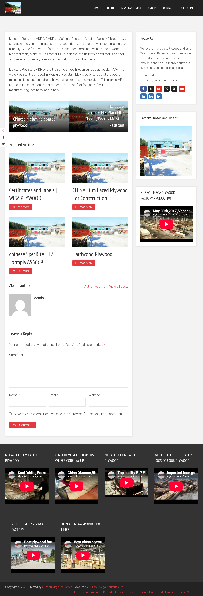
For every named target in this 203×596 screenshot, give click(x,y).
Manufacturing (131, 8)
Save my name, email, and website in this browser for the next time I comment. (69, 414)
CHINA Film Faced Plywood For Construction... (100, 194)
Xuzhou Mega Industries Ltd (106, 587)
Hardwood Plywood (92, 254)
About (110, 8)
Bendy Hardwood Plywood (157, 592)
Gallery (180, 592)
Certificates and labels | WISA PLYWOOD (33, 194)
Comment (16, 355)
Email (53, 395)
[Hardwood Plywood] (100, 232)
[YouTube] (159, 89)
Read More (22, 207)
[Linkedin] (143, 96)
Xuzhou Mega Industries (57, 587)
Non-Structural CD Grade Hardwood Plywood (110, 592)
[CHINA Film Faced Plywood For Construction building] (100, 168)
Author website (94, 286)
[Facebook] (143, 89)
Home (96, 8)
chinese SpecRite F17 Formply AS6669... (31, 258)
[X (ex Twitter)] (151, 89)
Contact (168, 8)
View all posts (118, 286)
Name (14, 395)
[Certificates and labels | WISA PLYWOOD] (37, 168)
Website (94, 395)
